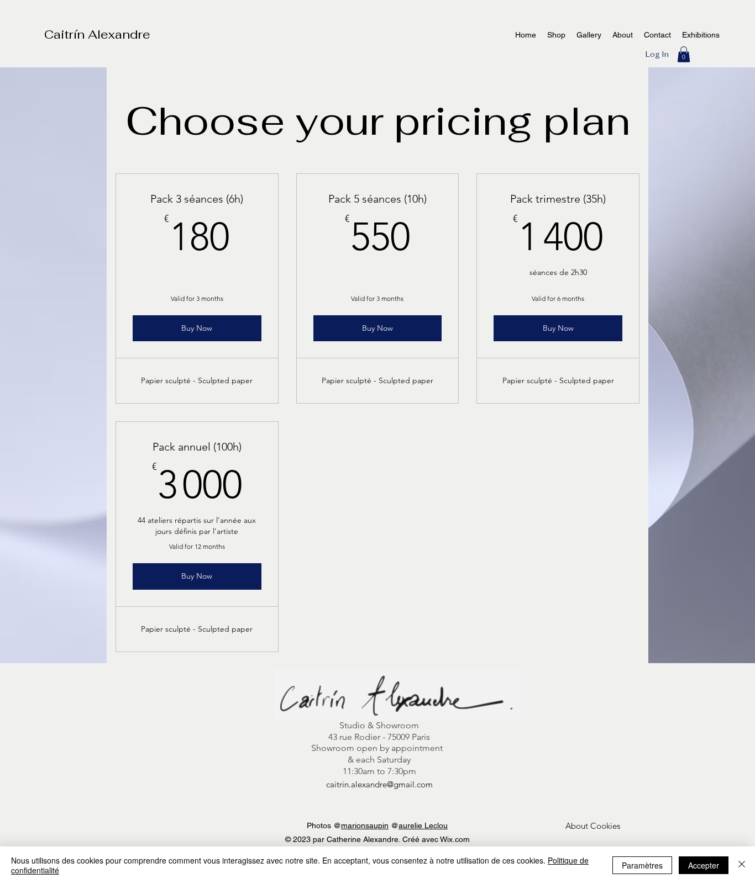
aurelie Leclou (423, 825)
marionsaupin (365, 825)
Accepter (703, 865)
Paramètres (642, 865)
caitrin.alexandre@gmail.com (379, 784)
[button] (683, 54)
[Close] (741, 865)
